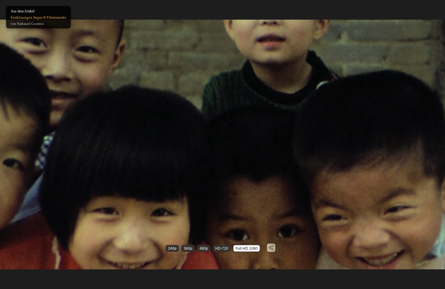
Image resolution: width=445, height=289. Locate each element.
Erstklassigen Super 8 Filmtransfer (38, 17)
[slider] (211, 260)
